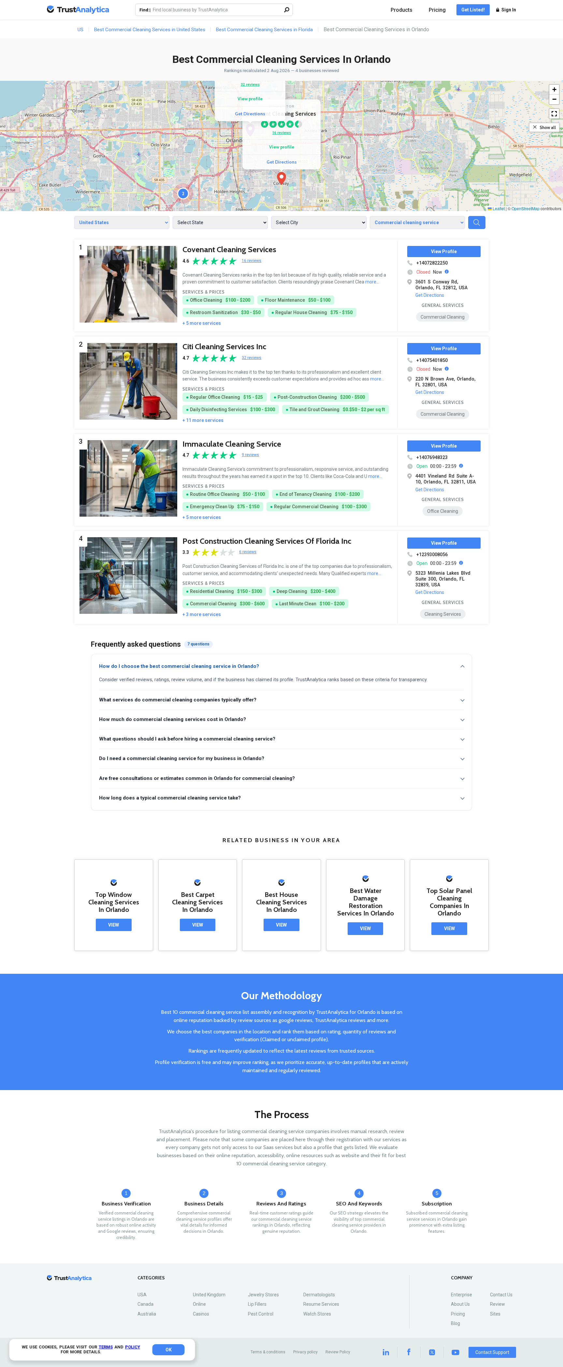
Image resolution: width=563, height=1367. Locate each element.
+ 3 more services (201, 614)
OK (169, 1349)
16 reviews (281, 132)
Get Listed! (473, 9)
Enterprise (461, 1294)
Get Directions (282, 162)
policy (132, 1347)
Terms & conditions (268, 1352)
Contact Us (501, 1294)
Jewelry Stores (263, 1294)
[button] (281, 178)
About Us (460, 1304)
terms (106, 1347)
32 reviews (250, 84)
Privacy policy (305, 1352)
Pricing (437, 10)
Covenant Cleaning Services (229, 249)
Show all (548, 127)
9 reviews (250, 455)
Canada (145, 1304)
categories (151, 1278)
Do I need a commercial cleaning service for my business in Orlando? (181, 758)
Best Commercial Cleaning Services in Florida (264, 30)
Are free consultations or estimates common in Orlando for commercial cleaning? (197, 778)
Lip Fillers (257, 1304)
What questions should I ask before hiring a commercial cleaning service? (187, 739)
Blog (455, 1323)
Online (199, 1304)
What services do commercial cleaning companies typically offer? (177, 700)
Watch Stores (317, 1314)
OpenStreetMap (526, 208)
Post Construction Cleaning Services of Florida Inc (266, 541)
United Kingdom (209, 1294)
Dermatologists (319, 1294)
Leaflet (498, 208)
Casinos (201, 1314)
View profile (281, 147)
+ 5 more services (201, 323)
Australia (146, 1314)
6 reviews (247, 552)
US (80, 30)
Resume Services (321, 1304)
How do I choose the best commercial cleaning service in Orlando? (179, 666)
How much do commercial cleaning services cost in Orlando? (172, 719)
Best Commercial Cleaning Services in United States (149, 30)
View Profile (444, 251)
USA (142, 1294)
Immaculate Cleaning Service (231, 444)
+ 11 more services (203, 420)
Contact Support (492, 1352)
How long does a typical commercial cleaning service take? (170, 798)
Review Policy (337, 1352)
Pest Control (260, 1314)
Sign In (508, 9)
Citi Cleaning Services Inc (224, 346)
